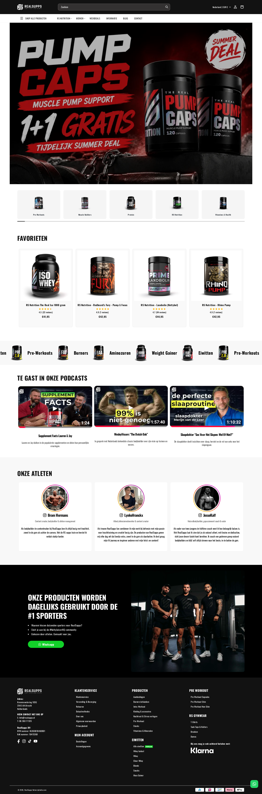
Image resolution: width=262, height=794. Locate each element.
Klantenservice (82, 696)
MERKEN (80, 18)
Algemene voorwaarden (86, 721)
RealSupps (28, 790)
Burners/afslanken (141, 701)
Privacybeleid (81, 726)
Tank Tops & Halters (199, 726)
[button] (242, 7)
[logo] (29, 7)
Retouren (80, 706)
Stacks (136, 726)
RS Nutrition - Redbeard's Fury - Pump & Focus (103, 305)
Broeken (194, 731)
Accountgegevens (83, 746)
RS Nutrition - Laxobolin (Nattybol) (159, 305)
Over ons (80, 716)
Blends (136, 765)
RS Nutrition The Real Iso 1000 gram (46, 305)
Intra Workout (139, 706)
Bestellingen (81, 741)
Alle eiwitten (142, 746)
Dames (193, 736)
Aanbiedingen (139, 696)
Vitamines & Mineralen (143, 730)
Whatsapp (48, 644)
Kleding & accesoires (142, 711)
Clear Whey (138, 760)
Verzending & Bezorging (86, 701)
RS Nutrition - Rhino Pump (216, 305)
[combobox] (114, 7)
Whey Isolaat (138, 751)
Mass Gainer (138, 775)
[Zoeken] (166, 7)
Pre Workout (138, 721)
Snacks (136, 770)
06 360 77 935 (25, 721)
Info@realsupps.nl (27, 717)
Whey (135, 756)
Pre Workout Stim (198, 701)
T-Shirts (194, 722)
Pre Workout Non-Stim (200, 706)
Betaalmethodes (83, 711)
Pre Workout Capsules (200, 696)
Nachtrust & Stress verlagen (145, 716)
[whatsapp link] (254, 784)
